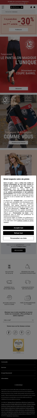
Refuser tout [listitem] (18, 233)
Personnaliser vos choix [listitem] (18, 238)
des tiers (6, 204)
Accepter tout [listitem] (18, 228)
